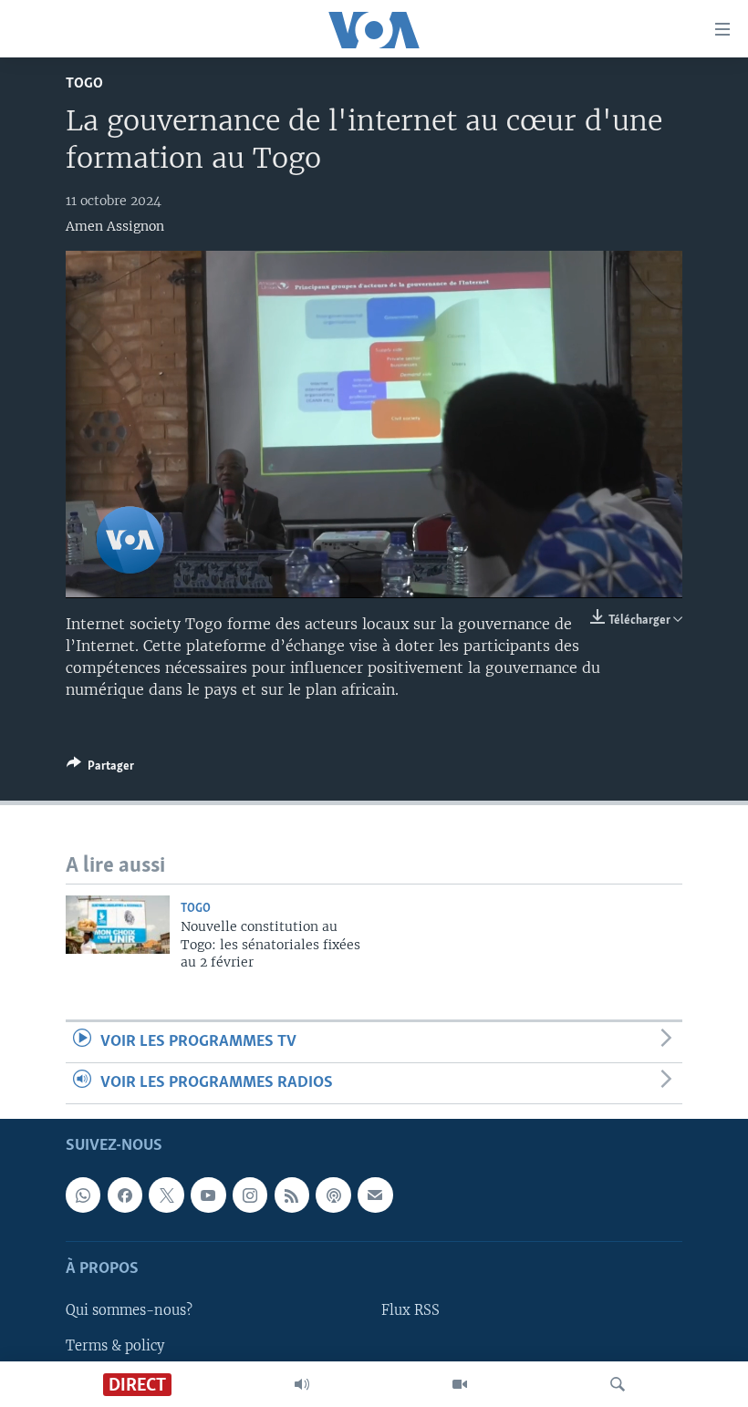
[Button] (100, 768)
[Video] (459, 1384)
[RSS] (292, 1195)
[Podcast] (333, 1195)
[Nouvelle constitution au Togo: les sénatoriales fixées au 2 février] (118, 924)
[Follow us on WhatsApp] (83, 1195)
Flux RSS (410, 1311)
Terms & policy (115, 1346)
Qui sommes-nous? (129, 1311)
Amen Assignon (115, 226)
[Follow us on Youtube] (208, 1195)
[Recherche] (617, 1384)
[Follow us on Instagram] (250, 1195)
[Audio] (302, 1384)
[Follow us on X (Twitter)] (166, 1195)
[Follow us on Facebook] (125, 1195)
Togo (84, 83)
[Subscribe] (375, 1195)
